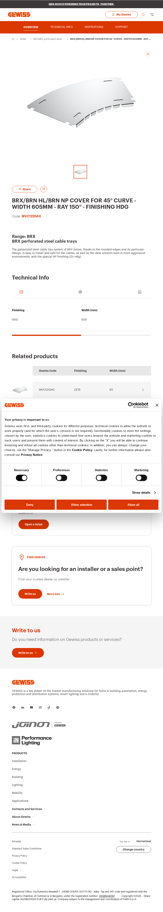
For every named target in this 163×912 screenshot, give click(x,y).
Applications (20, 801)
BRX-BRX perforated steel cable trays (48, 39)
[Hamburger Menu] (152, 14)
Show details (141, 492)
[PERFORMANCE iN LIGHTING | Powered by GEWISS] (39, 740)
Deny (29, 504)
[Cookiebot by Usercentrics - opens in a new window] (131, 405)
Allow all (133, 504)
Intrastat (16, 841)
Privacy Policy (19, 856)
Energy (16, 769)
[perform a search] (143, 14)
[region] (81, 319)
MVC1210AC (47, 389)
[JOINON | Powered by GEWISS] (39, 725)
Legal (15, 870)
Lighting (17, 785)
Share (26, 189)
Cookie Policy (82, 449)
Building (17, 777)
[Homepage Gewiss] (19, 14)
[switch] (61, 478)
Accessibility (19, 877)
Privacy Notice (31, 454)
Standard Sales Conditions (27, 848)
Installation (23, 39)
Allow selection (81, 504)
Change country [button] (134, 849)
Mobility (17, 793)
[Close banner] (157, 405)
